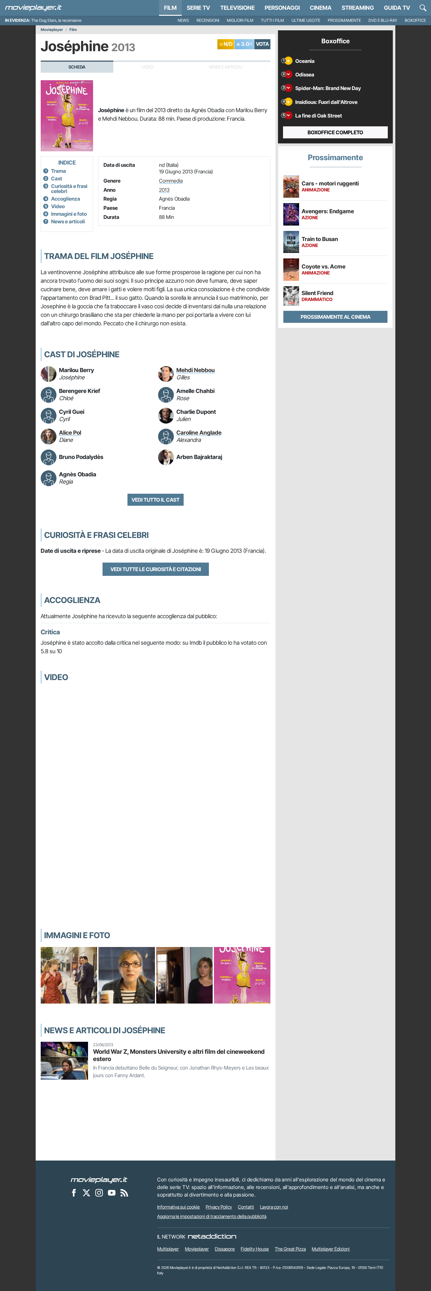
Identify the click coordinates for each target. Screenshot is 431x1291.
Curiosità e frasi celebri (69, 188)
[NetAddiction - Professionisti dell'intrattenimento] (212, 1236)
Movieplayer (52, 30)
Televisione (237, 7)
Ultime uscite (306, 20)
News (183, 20)
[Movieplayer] (99, 1179)
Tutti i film (272, 20)
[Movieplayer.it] (33, 8)
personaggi (282, 7)
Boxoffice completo (335, 132)
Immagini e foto (69, 214)
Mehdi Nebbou (195, 370)
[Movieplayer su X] (86, 1192)
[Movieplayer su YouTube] (111, 1192)
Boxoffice (415, 20)
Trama (58, 171)
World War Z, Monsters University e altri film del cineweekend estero (178, 1055)
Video (58, 206)
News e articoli (68, 221)
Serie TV (198, 7)
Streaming (358, 7)
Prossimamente (344, 20)
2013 (164, 190)
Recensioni (208, 20)
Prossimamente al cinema (335, 317)
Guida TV (397, 7)
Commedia (171, 181)
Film (170, 7)
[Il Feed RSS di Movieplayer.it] (124, 1192)
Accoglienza (65, 199)
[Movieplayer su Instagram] (99, 1192)
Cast (56, 178)
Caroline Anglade (198, 432)
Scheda (77, 66)
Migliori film (240, 20)
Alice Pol (70, 432)
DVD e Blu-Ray (383, 20)
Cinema (321, 7)
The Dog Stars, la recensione (56, 20)
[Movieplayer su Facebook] (74, 1192)
